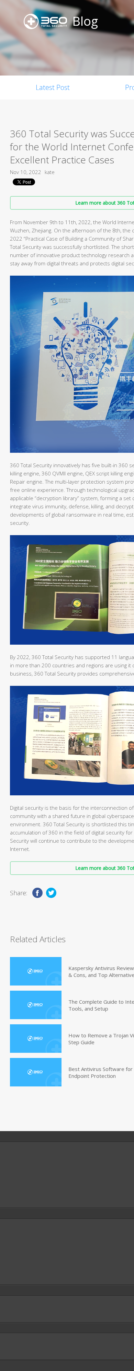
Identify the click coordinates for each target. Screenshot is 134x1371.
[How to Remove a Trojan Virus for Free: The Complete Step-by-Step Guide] (36, 1038)
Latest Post (53, 87)
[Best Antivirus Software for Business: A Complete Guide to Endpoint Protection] (36, 1072)
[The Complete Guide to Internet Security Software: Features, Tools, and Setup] (36, 1005)
